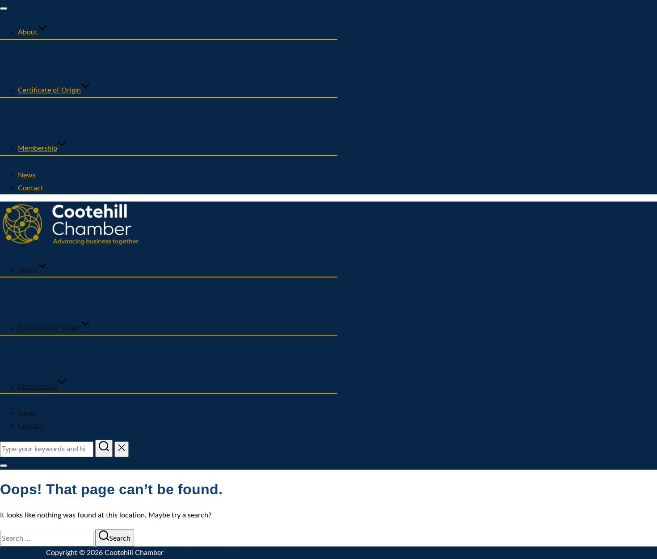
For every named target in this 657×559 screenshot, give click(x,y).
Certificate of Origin (49, 90)
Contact (30, 188)
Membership (37, 148)
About (28, 32)
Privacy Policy (22, 552)
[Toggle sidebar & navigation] (3, 465)
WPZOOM (238, 552)
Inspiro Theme (187, 552)
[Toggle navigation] (3, 8)
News (27, 175)
